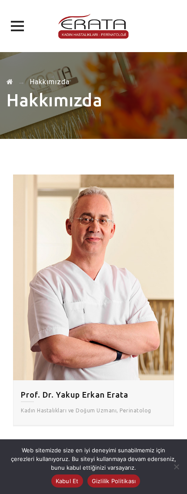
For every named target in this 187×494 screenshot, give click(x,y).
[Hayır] (176, 466)
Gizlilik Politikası (114, 481)
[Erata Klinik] (93, 26)
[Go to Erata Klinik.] (10, 82)
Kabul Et (67, 481)
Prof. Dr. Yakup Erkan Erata (74, 394)
